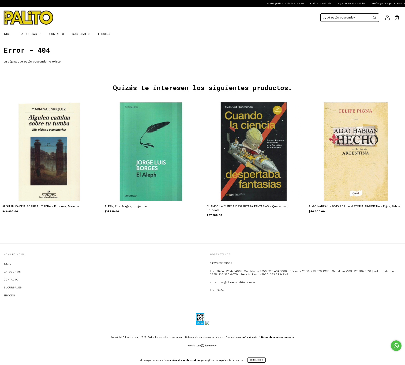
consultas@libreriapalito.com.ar (232, 282)
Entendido (256, 360)
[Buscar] (375, 18)
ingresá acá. (249, 337)
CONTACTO (56, 34)
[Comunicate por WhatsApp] (396, 345)
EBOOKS (104, 34)
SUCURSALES (81, 34)
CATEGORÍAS (28, 34)
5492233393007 (221, 263)
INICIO (7, 34)
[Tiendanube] (202, 346)
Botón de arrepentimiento (277, 337)
